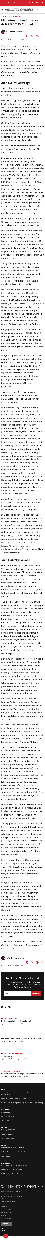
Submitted (7, 1024)
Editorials (5, 1110)
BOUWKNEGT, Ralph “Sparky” (11, 1170)
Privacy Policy (6, 1209)
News (3, 1090)
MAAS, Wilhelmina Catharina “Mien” (14, 1165)
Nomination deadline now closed (13, 1098)
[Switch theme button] (42, 9)
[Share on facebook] (28, 36)
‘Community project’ (9, 1138)
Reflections (13, 1018)
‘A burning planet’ (8, 1134)
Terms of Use (5, 1206)
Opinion (4, 1036)
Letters (4, 1128)
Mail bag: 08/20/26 (8, 1130)
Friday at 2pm (6, 1112)
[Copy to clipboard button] (42, 36)
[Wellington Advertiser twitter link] (3, 1229)
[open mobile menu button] (2, 9)
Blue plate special (7, 1116)
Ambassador (6, 1156)
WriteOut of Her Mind (16, 1053)
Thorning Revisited (15, 16)
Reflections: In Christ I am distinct (14, 1148)
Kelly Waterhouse (9, 1059)
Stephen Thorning (9, 1076)
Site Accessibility (7, 1218)
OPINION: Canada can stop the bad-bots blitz (18, 1152)
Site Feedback (6, 1215)
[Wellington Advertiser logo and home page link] (19, 10)
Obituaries (5, 1163)
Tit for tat (5, 1120)
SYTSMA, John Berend (9, 1174)
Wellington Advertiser (16, 32)
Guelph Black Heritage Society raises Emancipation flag (22, 1103)
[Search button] (37, 9)
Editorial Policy (6, 1212)
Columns (5, 16)
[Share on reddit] (37, 36)
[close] (42, 3)
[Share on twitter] (32, 36)
